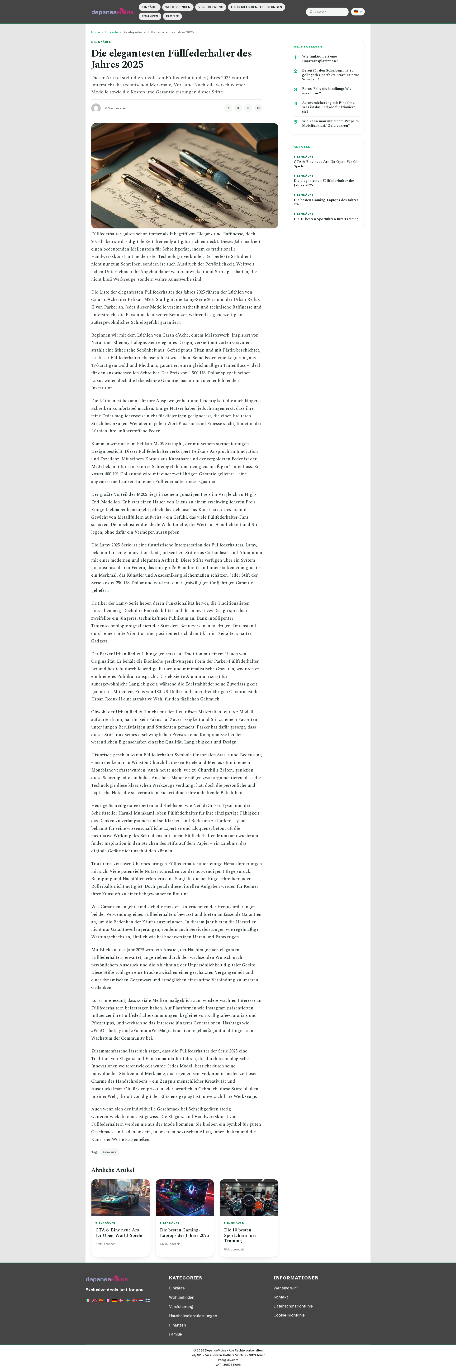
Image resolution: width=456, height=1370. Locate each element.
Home (95, 32)
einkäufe (110, 1152)
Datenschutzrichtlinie (293, 1306)
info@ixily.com (228, 1360)
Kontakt (281, 1297)
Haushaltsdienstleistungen (256, 7)
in (248, 108)
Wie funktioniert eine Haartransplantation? (320, 58)
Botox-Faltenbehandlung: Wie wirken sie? (327, 91)
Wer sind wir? (286, 1288)
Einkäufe (149, 7)
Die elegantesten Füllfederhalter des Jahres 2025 (324, 183)
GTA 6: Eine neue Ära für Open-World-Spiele (118, 1233)
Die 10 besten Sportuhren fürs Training (240, 1235)
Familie (172, 16)
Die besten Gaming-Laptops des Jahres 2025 (184, 1233)
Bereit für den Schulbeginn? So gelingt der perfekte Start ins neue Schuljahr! (330, 75)
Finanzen (150, 16)
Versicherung (210, 7)
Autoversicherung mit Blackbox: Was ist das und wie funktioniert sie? (328, 107)
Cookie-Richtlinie (289, 1315)
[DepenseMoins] (112, 11)
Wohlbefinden (177, 7)
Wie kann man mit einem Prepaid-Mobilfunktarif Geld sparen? (330, 123)
